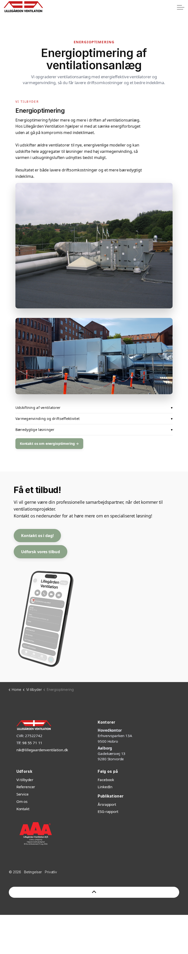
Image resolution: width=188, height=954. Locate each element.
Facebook (106, 779)
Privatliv (51, 872)
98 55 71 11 (32, 742)
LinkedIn (105, 786)
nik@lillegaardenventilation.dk (42, 749)
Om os (21, 801)
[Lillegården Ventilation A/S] (23, 6)
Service (22, 794)
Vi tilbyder (24, 779)
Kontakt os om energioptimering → (49, 443)
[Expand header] (180, 7)
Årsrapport (107, 804)
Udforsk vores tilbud (40, 551)
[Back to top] (94, 892)
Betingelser (33, 872)
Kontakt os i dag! (37, 535)
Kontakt (22, 808)
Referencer (25, 786)
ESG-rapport (108, 811)
